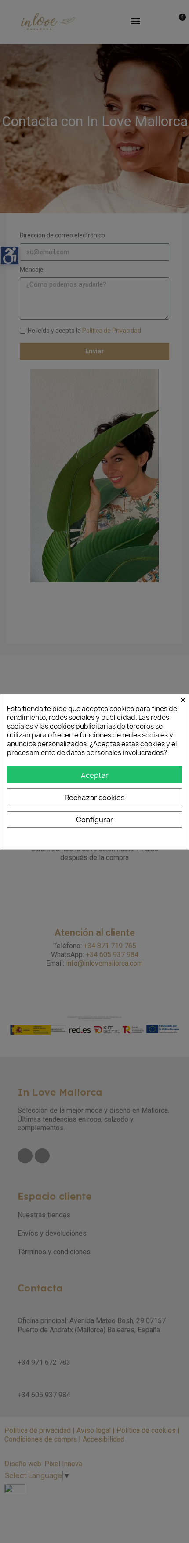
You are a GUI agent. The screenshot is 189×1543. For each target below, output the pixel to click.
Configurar (94, 819)
